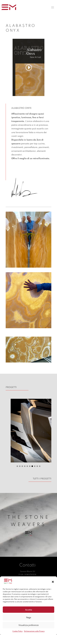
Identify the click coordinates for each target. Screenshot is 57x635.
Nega (28, 617)
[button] (52, 581)
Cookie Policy (17, 631)
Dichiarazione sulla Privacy (34, 631)
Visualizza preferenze (29, 625)
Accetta (28, 609)
